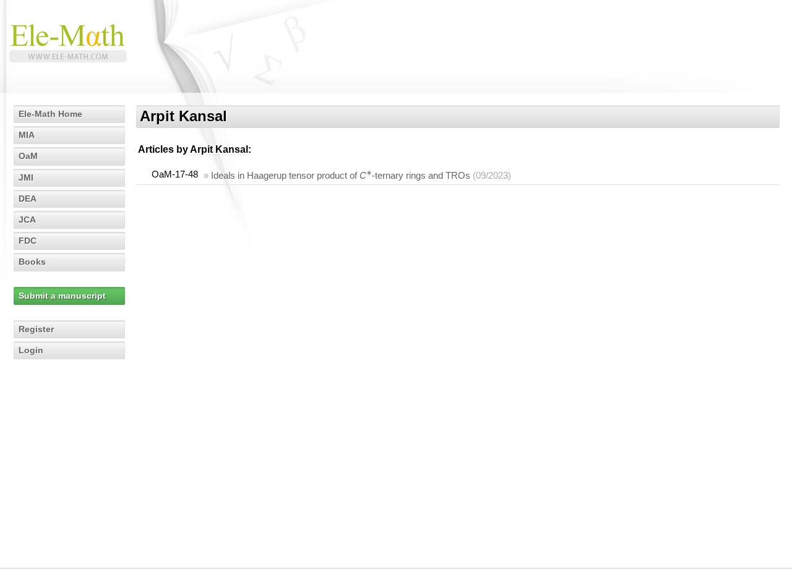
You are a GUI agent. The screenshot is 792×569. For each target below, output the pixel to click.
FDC (28, 241)
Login (31, 350)
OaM (28, 156)
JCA (27, 220)
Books (32, 262)
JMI (26, 177)
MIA (27, 135)
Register (36, 329)
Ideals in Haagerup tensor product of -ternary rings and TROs (340, 175)
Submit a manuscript (62, 296)
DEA (28, 198)
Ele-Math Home (50, 114)
